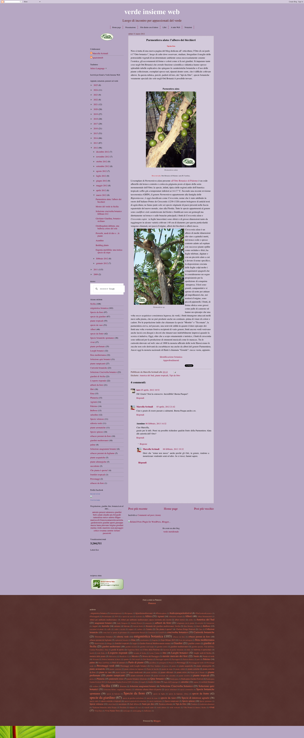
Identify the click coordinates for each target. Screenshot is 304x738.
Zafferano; (147, 710)
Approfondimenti (171, 360)
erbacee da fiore (97, 483)
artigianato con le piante (185, 623)
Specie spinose (96, 431)
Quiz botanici (157, 678)
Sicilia (93, 303)
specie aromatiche (186, 689)
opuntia (126, 659)
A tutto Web (175, 27)
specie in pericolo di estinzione (135, 701)
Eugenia (155, 640)
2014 (96, 138)
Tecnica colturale (165, 704)
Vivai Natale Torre (112, 710)
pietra (92, 679)
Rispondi (140, 397)
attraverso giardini (113, 512)
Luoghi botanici (97, 350)
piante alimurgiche (98, 461)
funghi (134, 643)
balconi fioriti (138, 626)
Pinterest (152, 603)
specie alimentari (171, 689)
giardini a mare (194, 643)
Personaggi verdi (105, 665)
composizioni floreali (137, 632)
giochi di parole (117, 649)
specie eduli (94, 701)
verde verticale (175, 707)
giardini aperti (109, 522)
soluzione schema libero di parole (148, 689)
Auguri (95, 626)
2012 (96, 147)
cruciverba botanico (177, 632)
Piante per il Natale (197, 672)
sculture (95, 686)
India (188, 649)
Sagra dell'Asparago (171, 682)
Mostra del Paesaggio (150, 656)
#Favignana (128, 613)
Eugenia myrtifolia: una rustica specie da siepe (109, 251)
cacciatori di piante (97, 629)
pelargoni (162, 662)
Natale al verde (208, 656)
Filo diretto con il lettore (149, 27)
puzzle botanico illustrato (137, 679)
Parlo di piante (136, 662)
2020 (96, 109)
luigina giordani (116, 525)
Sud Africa (134, 704)
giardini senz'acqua (147, 646)
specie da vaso (96, 325)
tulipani (132, 707)
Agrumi (93, 401)
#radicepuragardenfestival (181, 613)
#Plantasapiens (161, 613)
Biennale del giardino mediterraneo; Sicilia (163, 626)
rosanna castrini (106, 530)
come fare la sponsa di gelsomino (115, 632)
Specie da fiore (96, 312)
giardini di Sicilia (97, 376)
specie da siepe (152, 698)
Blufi (198, 626)
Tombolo (194, 704)
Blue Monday (188, 626)
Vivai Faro (98, 710)
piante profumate (97, 346)
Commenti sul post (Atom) (149, 515)
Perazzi (171, 662)
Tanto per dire (148, 703)
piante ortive (182, 672)
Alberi (93, 329)
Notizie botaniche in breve (111, 659)
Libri (164, 27)
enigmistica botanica (99, 308)
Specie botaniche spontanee (102, 337)
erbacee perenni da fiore (100, 436)
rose (158, 681)
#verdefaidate (107, 616)
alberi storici (180, 619)
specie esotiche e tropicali (111, 701)
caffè (109, 629)
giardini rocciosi (131, 646)
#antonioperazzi (115, 613)
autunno (117, 626)
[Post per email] (174, 371)
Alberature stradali (175, 616)
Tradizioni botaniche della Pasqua (104, 707)
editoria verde (96, 423)
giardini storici (162, 646)
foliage (109, 643)
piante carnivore (115, 669)
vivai (92, 342)
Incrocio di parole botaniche (173, 649)
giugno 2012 (102, 180)
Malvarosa (112, 656)
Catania (149, 629)
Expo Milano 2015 (168, 640)
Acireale (139, 616)
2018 (96, 118)
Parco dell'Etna (104, 662)
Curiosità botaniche (98, 367)
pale (198, 659)
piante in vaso (105, 672)
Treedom (123, 707)
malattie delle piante (98, 656)
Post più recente (137, 508)
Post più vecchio (204, 508)
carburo (139, 629)
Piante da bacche (153, 669)
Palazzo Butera (188, 659)
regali (143, 682)
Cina (200, 629)
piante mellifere (151, 672)
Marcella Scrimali (144, 406)
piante (174, 666)
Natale (196, 656)
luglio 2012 (101, 175)
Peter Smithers (155, 666)
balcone (127, 626)
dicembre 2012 (103, 151)
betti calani (97, 514)
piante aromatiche (98, 427)
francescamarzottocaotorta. (111, 520)
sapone (195, 682)
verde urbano (161, 707)
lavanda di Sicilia (140, 653)
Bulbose (93, 410)
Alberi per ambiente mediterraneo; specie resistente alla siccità (146, 619)
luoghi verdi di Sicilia (202, 653)
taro (138, 389)
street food (112, 704)
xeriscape (126, 710)
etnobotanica (144, 640)
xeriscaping (137, 710)
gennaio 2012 (102, 263)
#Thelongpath (94, 616)
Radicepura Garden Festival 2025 (119, 682)
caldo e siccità (119, 629)
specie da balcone (113, 694)
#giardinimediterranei (144, 613)
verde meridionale (171, 531)
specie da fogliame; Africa (178, 694)
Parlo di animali (118, 662)
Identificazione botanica (171, 356)
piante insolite (121, 672)
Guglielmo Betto (133, 649)
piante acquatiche (97, 457)
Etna (92, 393)
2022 (96, 99)
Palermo (93, 406)
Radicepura (174, 679)
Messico (135, 656)
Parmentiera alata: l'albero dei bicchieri (108, 200)
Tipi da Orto (174, 375)
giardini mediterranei (99, 440)
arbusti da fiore (96, 384)
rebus (136, 682)
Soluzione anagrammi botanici (103, 448)
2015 (96, 133)
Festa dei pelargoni (185, 640)
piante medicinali (136, 672)
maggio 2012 (102, 185)
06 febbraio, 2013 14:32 (156, 423)
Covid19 (161, 632)
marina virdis (96, 527)
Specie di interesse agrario (195, 697)
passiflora (152, 662)
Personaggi (95, 478)
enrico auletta (108, 517)
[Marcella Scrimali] (91, 496)
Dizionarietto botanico (104, 636)
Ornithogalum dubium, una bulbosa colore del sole (107, 227)
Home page (116, 27)
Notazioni (188, 27)
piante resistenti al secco (140, 675)
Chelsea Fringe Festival (185, 629)
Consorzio (151, 632)
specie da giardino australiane (133, 698)
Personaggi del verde (196, 662)
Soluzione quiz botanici (100, 359)
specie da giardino (98, 316)
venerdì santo (149, 707)
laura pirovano (103, 525)
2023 (96, 94)
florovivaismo (99, 643)
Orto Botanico (148, 659)
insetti (92, 653)
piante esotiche (193, 669)
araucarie (148, 623)
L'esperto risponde (98, 380)
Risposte (143, 443)
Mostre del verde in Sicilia (107, 206)
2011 (96, 269)
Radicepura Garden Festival (192, 679)
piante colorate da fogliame (134, 669)
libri (92, 389)
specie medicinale (155, 701)
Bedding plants (102, 245)
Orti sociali (136, 659)
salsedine (94, 414)
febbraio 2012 (102, 258)
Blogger (157, 720)
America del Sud (147, 375)
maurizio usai (108, 527)
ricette (150, 682)
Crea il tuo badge (95, 500)
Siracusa (123, 686)
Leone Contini (154, 653)
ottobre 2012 (102, 161)
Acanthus (100, 240)
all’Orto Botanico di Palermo (184, 180)
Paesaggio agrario (162, 659)
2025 (96, 85)
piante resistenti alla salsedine (165, 675)
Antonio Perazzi (136, 623)
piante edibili (180, 669)
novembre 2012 (103, 156)
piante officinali (167, 672)
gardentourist (96, 522)
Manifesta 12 (124, 656)
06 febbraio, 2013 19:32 (173, 449)
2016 (96, 128)
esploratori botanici (121, 640)
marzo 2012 (101, 195)
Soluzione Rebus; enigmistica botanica (118, 689)
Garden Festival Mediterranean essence (155, 643)
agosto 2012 (101, 171)
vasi (139, 707)
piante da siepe (167, 669)
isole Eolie (101, 653)
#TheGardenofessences (203, 613)
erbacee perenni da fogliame (102, 453)
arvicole (200, 623)
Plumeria (94, 397)
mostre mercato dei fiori (175, 656)
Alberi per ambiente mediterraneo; (103, 619)
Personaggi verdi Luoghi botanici (133, 666)
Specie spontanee (206, 701)
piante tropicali (161, 375)
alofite (191, 620)
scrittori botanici (207, 682)
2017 (96, 123)
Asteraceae (210, 623)
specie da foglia (159, 694)
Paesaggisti (176, 659)
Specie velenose (97, 419)
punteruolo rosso (116, 678)
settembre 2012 (103, 166)
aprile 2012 (101, 190)
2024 (96, 89)
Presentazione (130, 27)
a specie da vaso (127, 616)
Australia (105, 626)
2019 (96, 114)
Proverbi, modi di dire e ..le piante (107, 234)
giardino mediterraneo (179, 646)
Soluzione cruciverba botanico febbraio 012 (109, 212)
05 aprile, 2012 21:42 (166, 406)
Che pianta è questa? (99, 470)
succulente (94, 466)
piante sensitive (184, 675)
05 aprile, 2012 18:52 (150, 389)
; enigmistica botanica (98, 613)
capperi (131, 629)
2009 (96, 274)
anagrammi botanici (103, 622)
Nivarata (96, 659)
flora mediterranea (98, 354)
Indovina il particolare (202, 649)
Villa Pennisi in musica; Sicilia (194, 707)
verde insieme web (152, 11)
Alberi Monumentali (205, 616)
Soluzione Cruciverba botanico (103, 372)
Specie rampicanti (172, 701)
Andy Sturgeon (122, 623)
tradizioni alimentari (207, 704)
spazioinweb (98, 57)
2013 (96, 142)
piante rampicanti (97, 363)
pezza (166, 666)
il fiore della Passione (151, 649)
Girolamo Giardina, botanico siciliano (108, 219)
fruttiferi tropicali (97, 474)
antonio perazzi (98, 512)
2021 (96, 104)
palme (92, 444)
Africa (148, 616)
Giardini (178, 643)
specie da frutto (97, 333)
